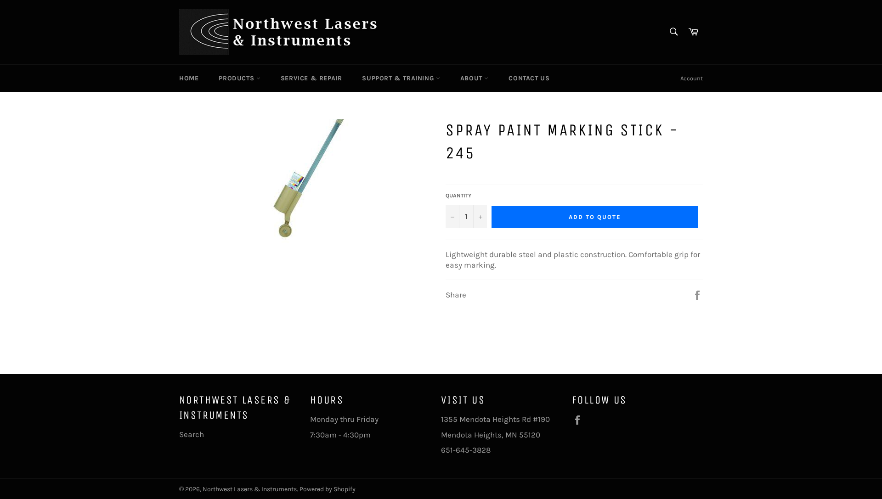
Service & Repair (311, 78)
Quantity (458, 195)
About (472, 78)
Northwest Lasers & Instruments (250, 489)
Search (191, 434)
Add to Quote (595, 216)
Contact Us (529, 78)
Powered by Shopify (328, 489)
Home (188, 78)
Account (691, 78)
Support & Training (398, 78)
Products (237, 78)
